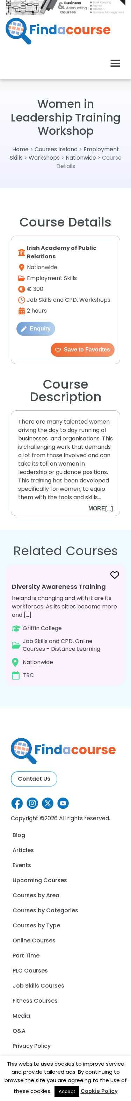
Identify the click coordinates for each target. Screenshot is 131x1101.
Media (21, 1016)
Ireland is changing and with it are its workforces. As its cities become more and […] (64, 630)
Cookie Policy (99, 1091)
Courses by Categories (45, 910)
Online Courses (34, 940)
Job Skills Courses (38, 986)
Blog (19, 835)
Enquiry (39, 329)
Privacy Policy (32, 1046)
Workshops (44, 158)
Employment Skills (52, 278)
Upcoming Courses (40, 880)
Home (20, 149)
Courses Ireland (56, 149)
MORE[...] (100, 508)
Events (22, 865)
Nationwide (81, 158)
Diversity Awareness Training (59, 586)
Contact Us (34, 779)
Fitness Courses (35, 1001)
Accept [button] (67, 1091)
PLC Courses (30, 971)
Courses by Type (36, 925)
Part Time (26, 956)
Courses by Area (36, 895)
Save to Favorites (86, 350)
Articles (23, 850)
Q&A (19, 1031)
